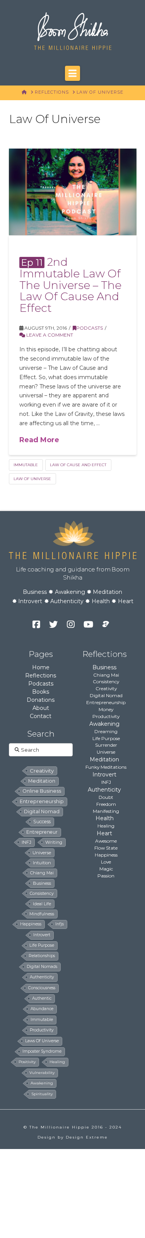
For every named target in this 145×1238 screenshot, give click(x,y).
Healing (105, 826)
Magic (106, 869)
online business (41, 791)
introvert (41, 934)
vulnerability (42, 1072)
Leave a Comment (49, 335)
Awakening (70, 591)
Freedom (106, 804)
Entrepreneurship (106, 702)
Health (101, 601)
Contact (40, 716)
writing (53, 842)
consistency (42, 893)
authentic (41, 998)
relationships (42, 955)
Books (40, 691)
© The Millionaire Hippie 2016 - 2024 (73, 1127)
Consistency (106, 681)
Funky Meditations (105, 767)
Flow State (106, 848)
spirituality (42, 1093)
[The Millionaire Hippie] (72, 539)
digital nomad (42, 811)
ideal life (42, 903)
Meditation (107, 591)
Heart (125, 601)
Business (35, 591)
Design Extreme (87, 1137)
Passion (105, 876)
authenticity (42, 977)
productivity (42, 1030)
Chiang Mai (106, 675)
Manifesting (106, 811)
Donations (41, 699)
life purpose (41, 945)
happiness (30, 924)
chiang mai (42, 872)
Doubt (106, 797)
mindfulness (41, 914)
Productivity (105, 716)
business (42, 883)
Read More (39, 440)
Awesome (106, 841)
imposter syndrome (41, 1051)
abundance (42, 1008)
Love (106, 862)
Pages (41, 654)
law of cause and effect (78, 464)
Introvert (30, 601)
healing (57, 1061)
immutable (26, 464)
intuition (42, 862)
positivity (27, 1061)
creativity (42, 771)
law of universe (32, 478)
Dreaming (106, 731)
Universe (106, 752)
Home (40, 667)
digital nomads (42, 966)
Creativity (106, 688)
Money (106, 709)
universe (41, 852)
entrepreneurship (42, 801)
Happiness (106, 855)
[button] (72, 73)
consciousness (41, 987)
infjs (59, 924)
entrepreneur (42, 832)
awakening (42, 1083)
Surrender (106, 745)
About (40, 707)
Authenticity (67, 601)
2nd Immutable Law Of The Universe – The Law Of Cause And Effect (70, 285)
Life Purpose (106, 738)
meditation (41, 781)
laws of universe (42, 1040)
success (42, 821)
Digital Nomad (106, 695)
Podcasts (89, 328)
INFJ (26, 842)
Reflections (40, 675)
